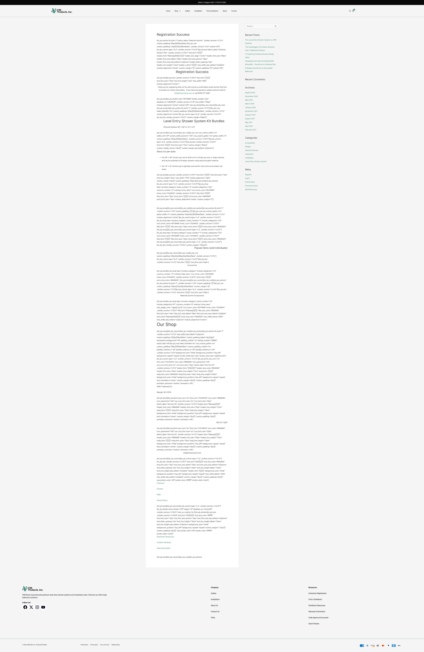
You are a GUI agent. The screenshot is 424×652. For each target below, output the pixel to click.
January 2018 (250, 107)
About (225, 11)
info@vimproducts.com (183, 93)
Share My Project (163, 548)
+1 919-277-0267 (220, 2)
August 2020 (250, 93)
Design (248, 146)
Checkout (160, 483)
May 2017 (249, 122)
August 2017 (250, 119)
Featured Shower (252, 150)
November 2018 (251, 96)
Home (168, 11)
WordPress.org (251, 189)
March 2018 (249, 104)
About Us (214, 605)
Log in (247, 178)
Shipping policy (116, 644)
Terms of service (104, 644)
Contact (234, 11)
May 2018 (249, 100)
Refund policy (84, 644)
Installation (198, 11)
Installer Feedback (164, 542)
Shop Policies (162, 500)
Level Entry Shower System (256, 161)
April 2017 (249, 126)
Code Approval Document (318, 618)
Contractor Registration (318, 593)
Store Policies (314, 624)
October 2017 (250, 115)
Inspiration (249, 154)
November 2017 (251, 111)
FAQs (159, 494)
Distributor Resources (165, 537)
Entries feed (250, 182)
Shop (176, 11)
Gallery (187, 11)
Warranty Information (317, 611)
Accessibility (250, 143)
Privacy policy (94, 644)
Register (248, 175)
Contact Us (215, 611)
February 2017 (250, 130)
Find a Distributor (212, 11)
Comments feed (251, 186)
